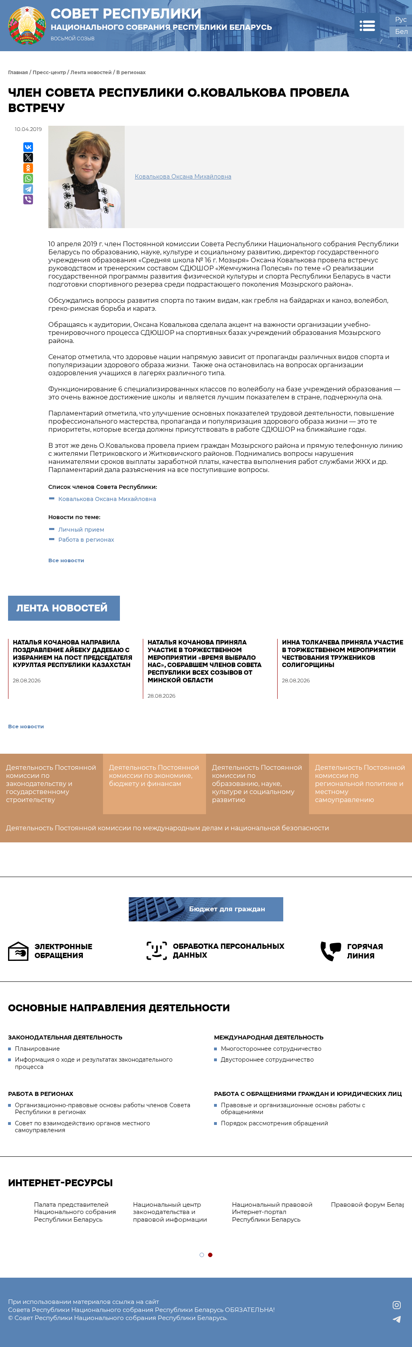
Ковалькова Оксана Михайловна (107, 499)
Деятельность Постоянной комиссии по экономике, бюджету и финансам (154, 776)
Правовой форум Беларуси (154, 1204)
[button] (367, 25)
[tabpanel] (57, 1212)
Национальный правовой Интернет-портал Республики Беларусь (52, 1212)
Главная (18, 72)
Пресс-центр (49, 72)
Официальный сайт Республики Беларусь (244, 1208)
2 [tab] (210, 1255)
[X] (28, 157)
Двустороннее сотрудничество (267, 1059)
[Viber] (28, 199)
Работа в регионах (86, 539)
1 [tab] (202, 1255)
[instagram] (396, 1305)
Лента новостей (91, 72)
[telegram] (396, 1319)
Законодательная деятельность (65, 1037)
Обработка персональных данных (228, 951)
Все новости (66, 560)
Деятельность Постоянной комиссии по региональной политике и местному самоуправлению (360, 784)
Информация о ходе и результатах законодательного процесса (94, 1063)
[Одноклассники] (28, 168)
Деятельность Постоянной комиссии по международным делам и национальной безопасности (167, 828)
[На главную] (27, 25)
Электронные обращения (63, 951)
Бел (401, 31)
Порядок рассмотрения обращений (274, 1123)
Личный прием (81, 529)
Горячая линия (365, 951)
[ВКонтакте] (28, 147)
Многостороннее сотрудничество (271, 1048)
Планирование (37, 1048)
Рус (401, 19)
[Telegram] (28, 189)
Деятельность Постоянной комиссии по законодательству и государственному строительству (51, 784)
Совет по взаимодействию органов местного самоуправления (82, 1127)
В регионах (131, 72)
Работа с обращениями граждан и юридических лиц (308, 1094)
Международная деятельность (268, 1037)
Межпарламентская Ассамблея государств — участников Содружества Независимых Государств (348, 1216)
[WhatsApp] (28, 178)
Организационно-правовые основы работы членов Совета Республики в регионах (102, 1109)
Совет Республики (161, 19)
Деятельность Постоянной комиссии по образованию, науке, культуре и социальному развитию (257, 784)
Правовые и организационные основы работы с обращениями (293, 1109)
